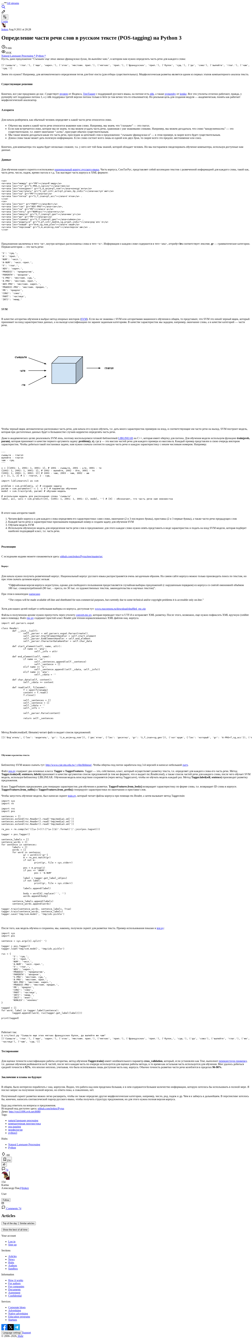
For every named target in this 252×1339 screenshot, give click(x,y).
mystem (63, 93)
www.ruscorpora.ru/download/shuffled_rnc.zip (120, 608)
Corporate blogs (17, 1307)
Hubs (11, 1262)
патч (185, 764)
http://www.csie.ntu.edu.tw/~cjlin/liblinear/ (69, 764)
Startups (12, 1319)
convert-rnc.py (84, 614)
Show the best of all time (15, 1229)
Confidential (15, 1295)
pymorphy (170, 93)
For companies (16, 1286)
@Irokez (24, 1188)
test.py (160, 928)
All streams (13, 3)
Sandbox (13, 1268)
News (11, 1259)
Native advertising (18, 1313)
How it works (15, 1280)
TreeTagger (89, 93)
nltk (152, 93)
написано (34, 594)
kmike (183, 93)
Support (26, 1332)
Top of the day (10, 1223)
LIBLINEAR (125, 438)
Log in (11, 1241)
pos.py (12, 771)
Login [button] (4, 21)
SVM (84, 319)
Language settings (12, 1332)
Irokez (4, 29)
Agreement (14, 1292)
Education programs (19, 1316)
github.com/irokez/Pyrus (51, 1108)
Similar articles (27, 1223)
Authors (12, 1265)
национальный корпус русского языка (77, 169)
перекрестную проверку (233, 1061)
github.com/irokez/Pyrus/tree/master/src (81, 556)
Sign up (12, 1244)
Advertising (14, 1310)
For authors (14, 1283)
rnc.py (30, 618)
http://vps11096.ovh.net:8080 (24, 1111)
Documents (14, 1289)
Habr (20, 1336)
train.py (72, 795)
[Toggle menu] (2, 4)
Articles (12, 1256)
